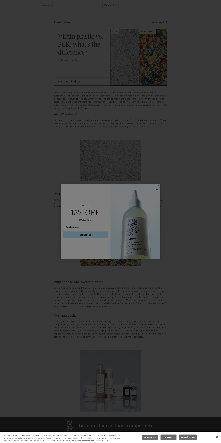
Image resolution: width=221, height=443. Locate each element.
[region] (110, 437)
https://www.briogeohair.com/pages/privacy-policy (87, 440)
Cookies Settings (150, 437)
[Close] (217, 437)
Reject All (168, 437)
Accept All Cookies (187, 437)
